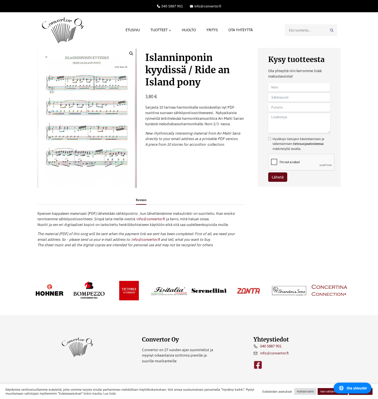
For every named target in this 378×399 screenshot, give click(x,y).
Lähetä (278, 177)
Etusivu (133, 30)
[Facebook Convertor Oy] (258, 365)
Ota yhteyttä (240, 30)
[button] (131, 53)
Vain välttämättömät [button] (332, 391)
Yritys (212, 30)
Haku (333, 30)
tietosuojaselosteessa (308, 144)
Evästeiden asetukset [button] (277, 391)
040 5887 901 (271, 346)
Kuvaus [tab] (141, 200)
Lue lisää (109, 393)
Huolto (189, 30)
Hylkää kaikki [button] (305, 391)
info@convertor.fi (150, 219)
